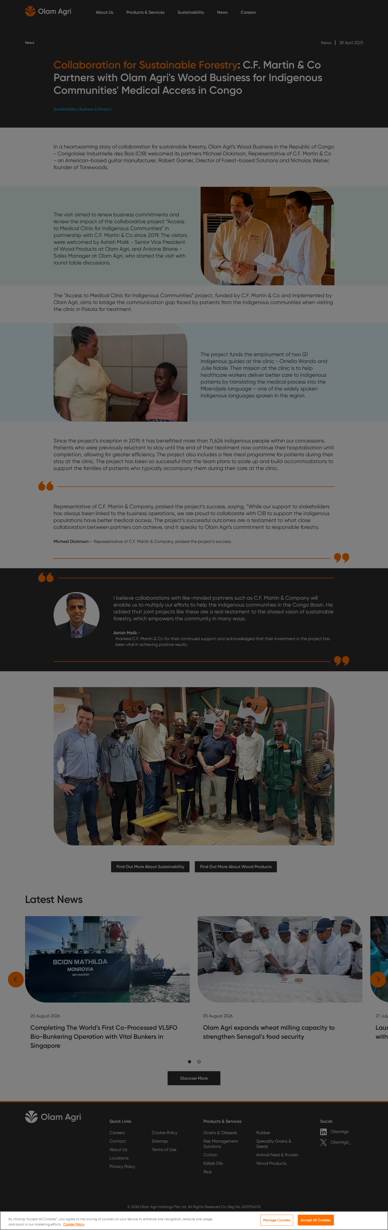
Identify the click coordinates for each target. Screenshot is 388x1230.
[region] (194, 1220)
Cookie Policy (73, 1224)
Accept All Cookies (316, 1220)
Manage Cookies (276, 1220)
